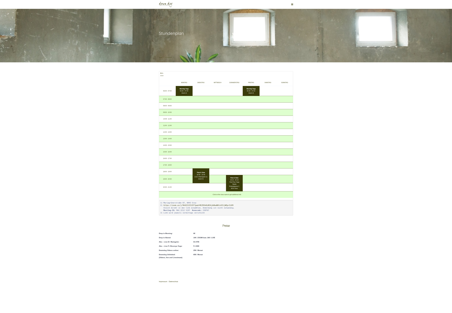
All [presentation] (161, 73)
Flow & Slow (201, 172)
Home (161, 57)
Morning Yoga (184, 89)
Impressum (163, 281)
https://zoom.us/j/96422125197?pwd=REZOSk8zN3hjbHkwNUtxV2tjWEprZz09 (198, 205)
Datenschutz (173, 281)
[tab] (162, 73)
